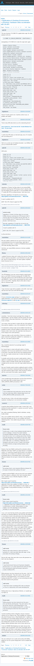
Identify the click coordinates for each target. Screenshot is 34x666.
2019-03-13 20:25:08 (25, 119)
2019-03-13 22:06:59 (25, 139)
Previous (7, 27)
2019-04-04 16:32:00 (25, 303)
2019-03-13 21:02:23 (25, 131)
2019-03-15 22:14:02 (25, 285)
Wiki (13, 2)
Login (18, 10)
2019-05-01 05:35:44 (25, 403)
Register (14, 10)
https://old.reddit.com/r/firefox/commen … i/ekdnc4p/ (15, 482)
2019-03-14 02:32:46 (25, 184)
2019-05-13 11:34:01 (25, 595)
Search (9, 10)
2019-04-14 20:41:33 (25, 312)
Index (2, 10)
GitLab (17, 2)
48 (26, 27)
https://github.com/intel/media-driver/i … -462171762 (14, 196)
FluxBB (31, 660)
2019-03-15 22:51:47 (25, 293)
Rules (5, 10)
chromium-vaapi (10, 297)
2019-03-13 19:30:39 (25, 111)
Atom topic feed (29, 658)
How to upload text (5, 126)
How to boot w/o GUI (15, 126)
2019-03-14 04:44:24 (25, 208)
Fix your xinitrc (8, 128)
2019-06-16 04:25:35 (25, 635)
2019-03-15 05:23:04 (25, 253)
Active (24, 13)
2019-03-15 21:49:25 (25, 271)
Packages (8, 2)
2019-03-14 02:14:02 (25, 147)
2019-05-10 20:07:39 (25, 424)
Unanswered (30, 13)
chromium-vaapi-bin (6, 300)
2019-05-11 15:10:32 (25, 495)
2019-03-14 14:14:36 (25, 237)
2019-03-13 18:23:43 (25, 30)
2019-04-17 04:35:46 (25, 375)
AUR (26, 2)
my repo (17, 300)
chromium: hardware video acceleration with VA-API (16, 649)
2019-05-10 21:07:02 (25, 461)
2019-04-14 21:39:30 (25, 341)
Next (29, 27)
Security (22, 2)
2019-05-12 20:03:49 (25, 544)
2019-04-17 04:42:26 (25, 385)
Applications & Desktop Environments (15, 20)
